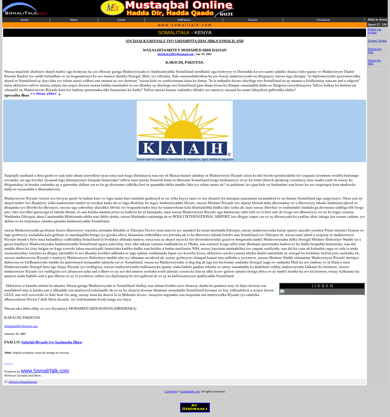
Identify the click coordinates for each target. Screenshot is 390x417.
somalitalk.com (190, 391)
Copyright (170, 391)
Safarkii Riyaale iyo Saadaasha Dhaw (51, 342)
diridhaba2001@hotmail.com (176, 54)
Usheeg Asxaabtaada (23, 381)
